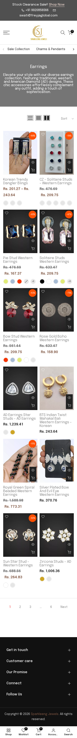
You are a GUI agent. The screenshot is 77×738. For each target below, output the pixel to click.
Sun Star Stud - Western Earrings (18, 563)
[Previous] (3, 49)
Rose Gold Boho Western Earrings (54, 338)
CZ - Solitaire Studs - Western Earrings (56, 181)
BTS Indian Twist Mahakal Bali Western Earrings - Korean (56, 420)
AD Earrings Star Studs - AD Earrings (19, 416)
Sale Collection (18, 49)
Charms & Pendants (50, 49)
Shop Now (57, 4)
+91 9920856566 (37, 10)
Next (64, 607)
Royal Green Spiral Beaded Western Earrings (18, 491)
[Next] (73, 49)
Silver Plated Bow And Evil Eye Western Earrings (54, 491)
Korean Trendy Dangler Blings (15, 181)
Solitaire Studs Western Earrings (54, 260)
